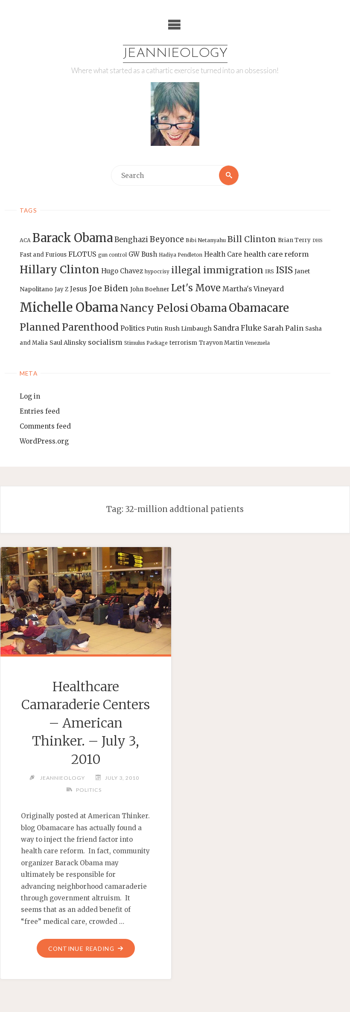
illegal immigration (217, 270)
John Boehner (149, 289)
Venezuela (257, 343)
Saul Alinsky (68, 342)
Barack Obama (72, 238)
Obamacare (259, 308)
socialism (105, 342)
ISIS (284, 270)
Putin (154, 328)
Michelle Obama (69, 307)
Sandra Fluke (237, 328)
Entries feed (40, 411)
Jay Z (61, 289)
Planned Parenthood (69, 327)
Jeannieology (175, 53)
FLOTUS (82, 254)
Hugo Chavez (122, 271)
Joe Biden (108, 288)
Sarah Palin (283, 328)
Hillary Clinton (59, 269)
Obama (208, 308)
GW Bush (142, 254)
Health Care (223, 254)
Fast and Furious (43, 254)
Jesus (78, 289)
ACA (25, 240)
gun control (112, 255)
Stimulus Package (146, 343)
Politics (132, 328)
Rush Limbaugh (188, 328)
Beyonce (167, 239)
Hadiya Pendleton (180, 255)
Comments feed (45, 426)
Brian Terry (294, 240)
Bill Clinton (252, 239)
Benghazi (131, 239)
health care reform (276, 254)
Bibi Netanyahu (206, 240)
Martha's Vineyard (253, 289)
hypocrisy (157, 272)
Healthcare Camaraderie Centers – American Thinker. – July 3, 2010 (85, 722)
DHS (317, 240)
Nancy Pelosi (154, 308)
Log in (30, 396)
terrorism (183, 342)
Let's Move (196, 288)
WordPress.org (44, 441)
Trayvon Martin (221, 342)
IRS (269, 271)
